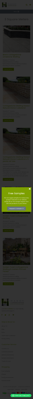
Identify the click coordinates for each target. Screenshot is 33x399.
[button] (20, 395)
